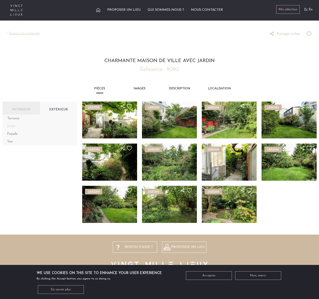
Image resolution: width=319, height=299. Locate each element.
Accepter (209, 275)
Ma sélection (288, 9)
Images (139, 88)
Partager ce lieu (288, 34)
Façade (12, 134)
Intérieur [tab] (21, 109)
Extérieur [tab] (58, 109)
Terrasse (13, 118)
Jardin (11, 126)
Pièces (99, 88)
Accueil (98, 10)
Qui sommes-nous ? (166, 10)
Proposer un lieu (124, 10)
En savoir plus (61, 289)
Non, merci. (258, 275)
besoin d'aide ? (139, 247)
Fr (306, 9)
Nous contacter (207, 10)
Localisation (219, 88)
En (310, 9)
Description (179, 88)
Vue (10, 141)
